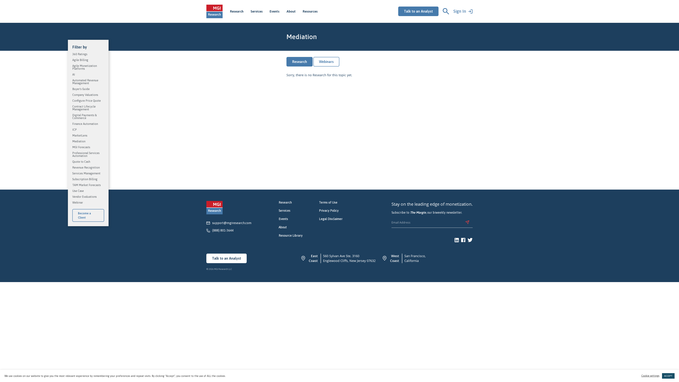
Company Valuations (85, 94)
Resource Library (291, 235)
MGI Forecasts (81, 147)
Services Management (86, 173)
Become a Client (84, 215)
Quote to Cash (81, 161)
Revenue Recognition (86, 167)
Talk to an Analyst (418, 11)
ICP (74, 129)
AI (73, 74)
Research (236, 11)
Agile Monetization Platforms (84, 67)
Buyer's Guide (81, 89)
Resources (310, 11)
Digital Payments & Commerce (84, 117)
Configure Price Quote (86, 100)
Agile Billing (80, 60)
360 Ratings (79, 54)
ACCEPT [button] (668, 376)
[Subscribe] (467, 222)
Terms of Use (328, 202)
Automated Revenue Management (85, 82)
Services (257, 11)
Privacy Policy (329, 210)
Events (274, 11)
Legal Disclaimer (331, 219)
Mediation (78, 141)
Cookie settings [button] (650, 376)
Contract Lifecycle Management (84, 108)
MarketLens (79, 135)
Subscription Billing (84, 179)
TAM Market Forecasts (86, 185)
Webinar (77, 202)
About (291, 11)
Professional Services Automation (86, 154)
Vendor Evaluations (84, 196)
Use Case (78, 190)
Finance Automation (85, 123)
